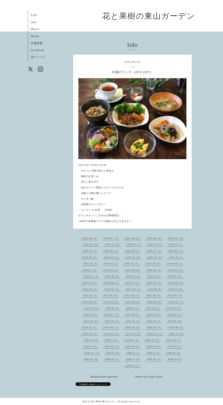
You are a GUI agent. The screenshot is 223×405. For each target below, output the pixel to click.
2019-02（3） (92, 353)
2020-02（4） (155, 333)
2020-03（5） (133, 333)
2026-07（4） (111, 238)
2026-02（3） (113, 244)
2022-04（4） (133, 302)
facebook (37, 50)
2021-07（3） (112, 314)
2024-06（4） (111, 270)
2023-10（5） (175, 276)
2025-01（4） (176, 257)
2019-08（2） (174, 340)
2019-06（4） (112, 346)
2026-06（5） (133, 238)
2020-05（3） (90, 333)
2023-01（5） (155, 289)
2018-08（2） (112, 359)
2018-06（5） (154, 359)
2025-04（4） (112, 257)
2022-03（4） (155, 302)
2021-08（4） (91, 314)
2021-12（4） (113, 308)
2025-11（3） (175, 244)
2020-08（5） (133, 327)
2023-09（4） (90, 282)
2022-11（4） (90, 295)
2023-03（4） (112, 289)
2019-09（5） (153, 340)
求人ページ (38, 57)
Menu (35, 36)
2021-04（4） (175, 314)
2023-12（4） (133, 276)
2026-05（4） (155, 238)
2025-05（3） (90, 257)
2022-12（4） (176, 289)
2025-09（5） (111, 251)
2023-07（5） (133, 282)
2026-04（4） (176, 238)
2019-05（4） (133, 346)
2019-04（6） (154, 346)
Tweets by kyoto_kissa (148, 376)
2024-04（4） (155, 270)
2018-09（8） (91, 359)
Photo (35, 29)
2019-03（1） (175, 346)
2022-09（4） (132, 295)
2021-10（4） (153, 308)
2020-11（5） (175, 321)
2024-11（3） (111, 263)
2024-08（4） (175, 263)
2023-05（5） (176, 282)
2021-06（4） (133, 314)
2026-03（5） (91, 244)
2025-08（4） (133, 251)
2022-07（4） (175, 295)
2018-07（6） (133, 359)
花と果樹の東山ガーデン (148, 16)
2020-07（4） (155, 327)
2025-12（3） (155, 244)
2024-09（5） (154, 263)
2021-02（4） (112, 321)
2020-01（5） (176, 333)
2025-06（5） (176, 251)
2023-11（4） (154, 276)
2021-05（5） (154, 314)
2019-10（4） (132, 340)
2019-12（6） (91, 340)
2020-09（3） (111, 327)
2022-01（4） (92, 308)
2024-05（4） (133, 270)
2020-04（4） (112, 333)
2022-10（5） (111, 295)
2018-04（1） (133, 365)
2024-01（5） (112, 276)
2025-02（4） (155, 257)
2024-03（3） (176, 270)
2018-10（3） (174, 353)
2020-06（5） (176, 327)
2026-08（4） (90, 238)
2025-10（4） (90, 251)
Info (34, 22)
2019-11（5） (112, 340)
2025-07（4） (154, 251)
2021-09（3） (174, 308)
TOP (34, 15)
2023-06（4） (155, 282)
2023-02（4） (134, 289)
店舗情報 (37, 43)
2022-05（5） (112, 302)
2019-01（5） (113, 353)
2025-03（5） (133, 257)
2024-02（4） (91, 276)
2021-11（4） (133, 308)
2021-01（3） (133, 321)
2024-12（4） (90, 263)
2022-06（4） (90, 302)
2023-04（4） (90, 289)
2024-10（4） (132, 263)
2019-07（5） (91, 346)
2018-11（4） (154, 353)
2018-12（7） (133, 353)
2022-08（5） (154, 295)
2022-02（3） (176, 302)
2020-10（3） (89, 327)
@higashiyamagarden (104, 376)
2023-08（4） (112, 282)
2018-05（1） (175, 359)
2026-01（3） (134, 244)
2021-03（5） (91, 321)
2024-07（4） (90, 270)
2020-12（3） (154, 321)
